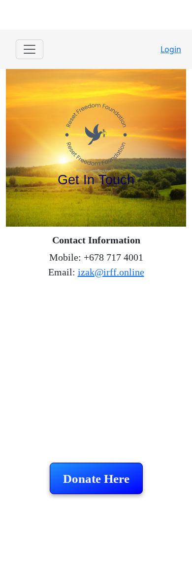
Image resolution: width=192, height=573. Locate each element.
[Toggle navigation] (29, 49)
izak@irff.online (111, 272)
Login (170, 49)
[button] (96, 479)
